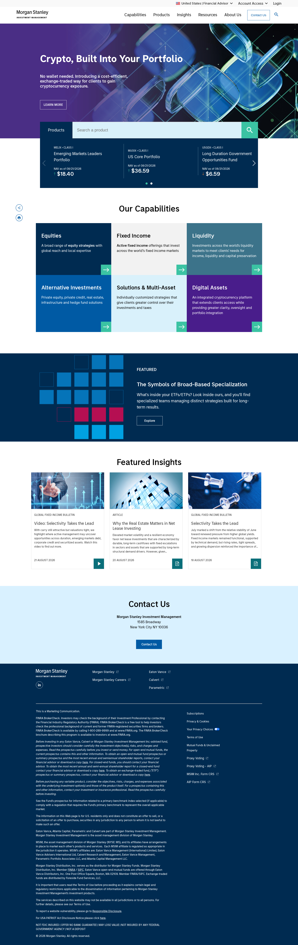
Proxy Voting (195, 758)
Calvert (154, 680)
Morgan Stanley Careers (109, 680)
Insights (184, 14)
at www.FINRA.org (126, 730)
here (85, 762)
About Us (232, 14)
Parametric (157, 688)
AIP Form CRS (196, 782)
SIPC (81, 869)
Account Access (250, 3)
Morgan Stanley (103, 672)
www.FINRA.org (120, 734)
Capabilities (135, 14)
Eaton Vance (157, 672)
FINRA (71, 869)
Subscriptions (195, 713)
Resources (207, 14)
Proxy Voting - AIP (199, 766)
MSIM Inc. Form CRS (200, 774)
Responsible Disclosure (106, 911)
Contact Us (258, 15)
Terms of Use (195, 737)
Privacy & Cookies (198, 721)
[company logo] (32, 14)
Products (161, 14)
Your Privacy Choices (201, 729)
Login (277, 3)
